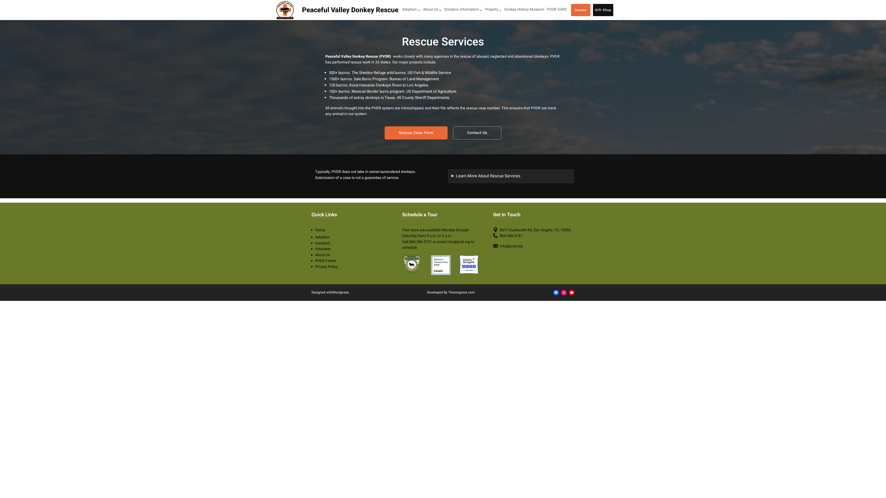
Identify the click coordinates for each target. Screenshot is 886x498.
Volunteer (323, 249)
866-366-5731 (420, 242)
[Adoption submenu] (419, 10)
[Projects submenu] (500, 10)
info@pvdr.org (458, 242)
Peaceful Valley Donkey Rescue (350, 10)
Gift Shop (603, 10)
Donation (322, 243)
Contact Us (477, 133)
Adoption (322, 237)
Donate (581, 10)
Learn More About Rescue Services (488, 176)
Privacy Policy (326, 267)
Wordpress (341, 292)
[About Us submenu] (440, 10)
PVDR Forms (325, 261)
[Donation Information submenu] (481, 10)
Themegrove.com (461, 292)
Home (320, 230)
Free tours (410, 230)
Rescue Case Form (416, 133)
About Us (322, 255)
